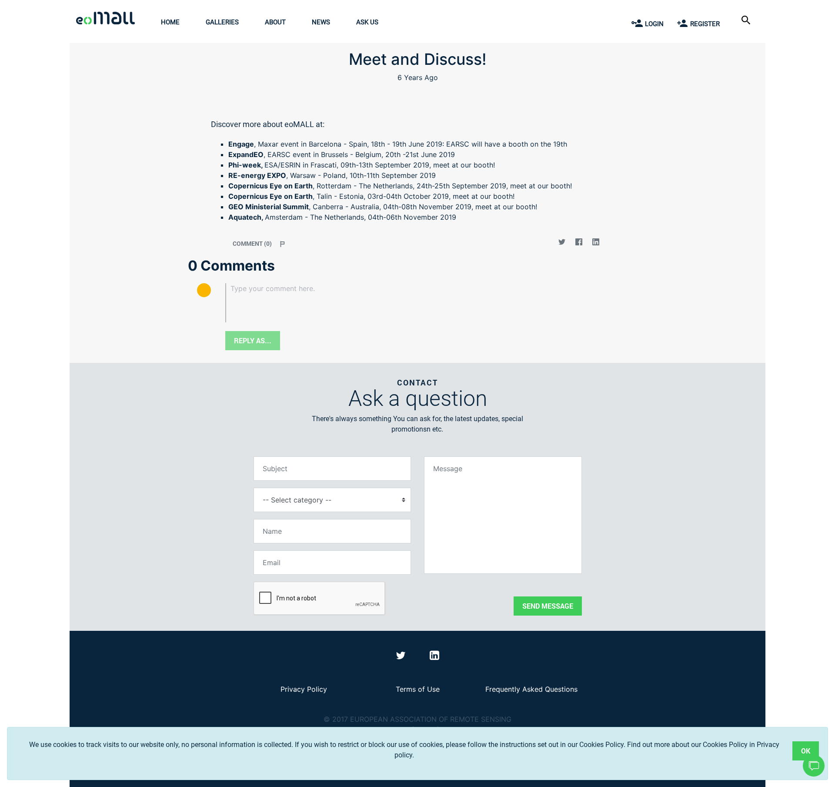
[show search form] (746, 19)
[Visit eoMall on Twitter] (402, 657)
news (321, 22)
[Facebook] (578, 243)
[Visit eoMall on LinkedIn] (434, 657)
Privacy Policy (304, 689)
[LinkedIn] (595, 243)
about (275, 22)
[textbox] (431, 302)
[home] (107, 19)
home (170, 22)
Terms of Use (418, 689)
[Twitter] (561, 243)
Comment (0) (252, 243)
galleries (222, 22)
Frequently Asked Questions (531, 689)
